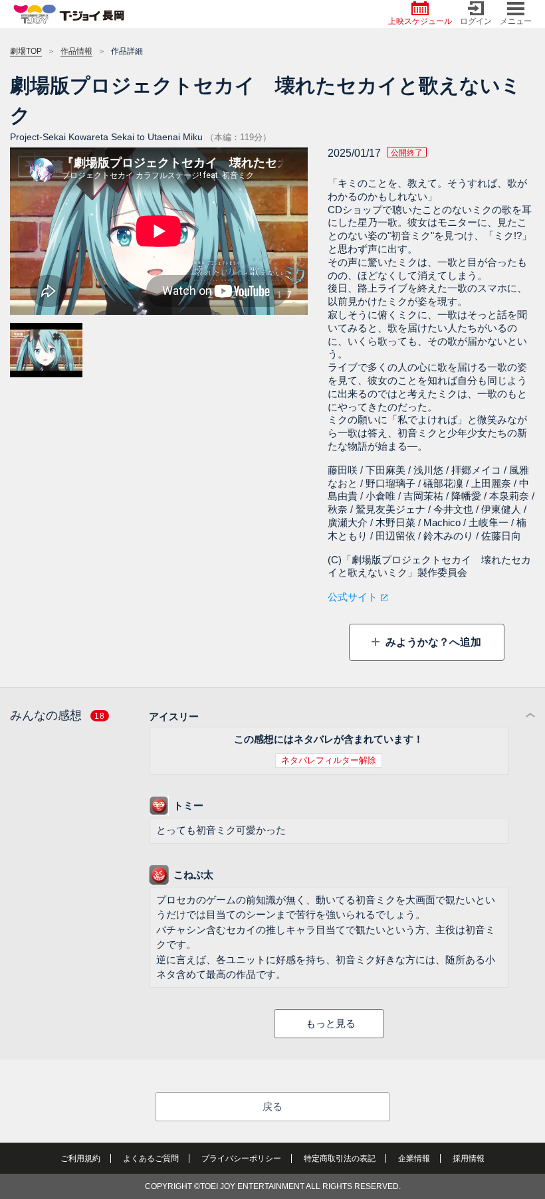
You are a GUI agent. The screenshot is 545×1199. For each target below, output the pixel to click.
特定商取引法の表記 (340, 1158)
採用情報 (469, 1158)
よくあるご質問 (151, 1158)
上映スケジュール (420, 21)
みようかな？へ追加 (432, 642)
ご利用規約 (80, 1158)
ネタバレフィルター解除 (328, 760)
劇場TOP (26, 51)
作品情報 (76, 51)
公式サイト (353, 596)
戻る (272, 1106)
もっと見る (331, 1023)
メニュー (516, 21)
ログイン (476, 21)
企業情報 (414, 1158)
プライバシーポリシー (241, 1158)
